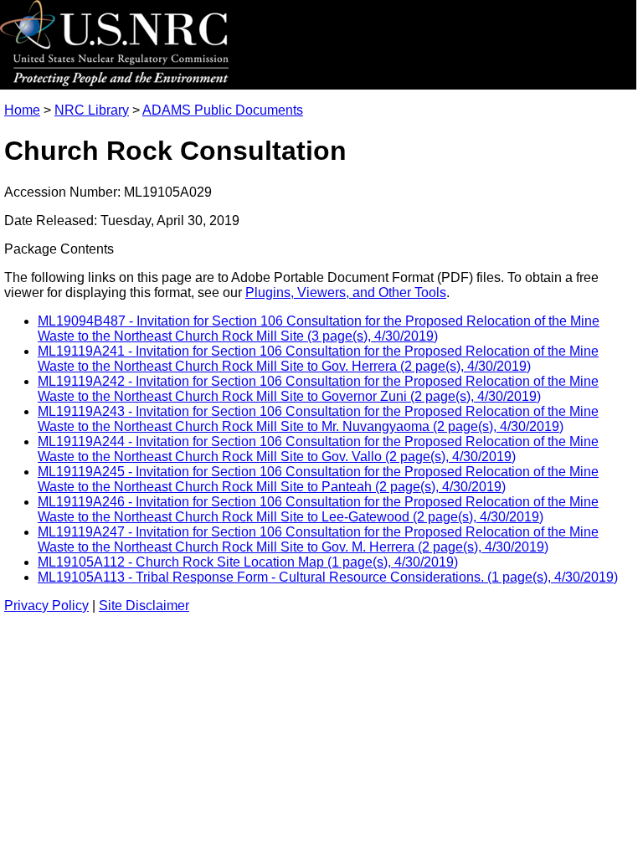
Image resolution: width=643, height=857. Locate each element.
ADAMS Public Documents (222, 110)
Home (22, 110)
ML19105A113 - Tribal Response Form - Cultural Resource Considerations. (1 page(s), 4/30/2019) (328, 577)
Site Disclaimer (144, 605)
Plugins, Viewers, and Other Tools (345, 292)
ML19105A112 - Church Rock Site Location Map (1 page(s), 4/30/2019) (248, 562)
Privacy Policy (46, 605)
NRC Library (91, 110)
